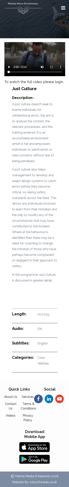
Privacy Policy (28, 418)
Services (28, 397)
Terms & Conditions (28, 406)
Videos (11, 415)
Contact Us (10, 406)
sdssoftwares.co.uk (43, 482)
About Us (10, 397)
